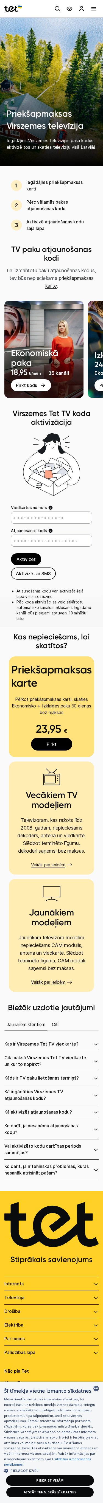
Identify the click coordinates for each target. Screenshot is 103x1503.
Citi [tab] (55, 1024)
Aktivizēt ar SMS (33, 573)
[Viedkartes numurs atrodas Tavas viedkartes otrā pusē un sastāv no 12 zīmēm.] (50, 508)
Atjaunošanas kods (29, 530)
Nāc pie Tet (16, 1371)
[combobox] (96, 1388)
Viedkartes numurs (29, 507)
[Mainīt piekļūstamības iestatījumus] (69, 9)
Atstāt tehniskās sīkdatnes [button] (50, 1492)
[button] (51, 1470)
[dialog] (51, 1442)
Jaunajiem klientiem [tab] (26, 1024)
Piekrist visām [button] (50, 1480)
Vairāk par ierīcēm (48, 864)
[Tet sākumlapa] (13, 8)
